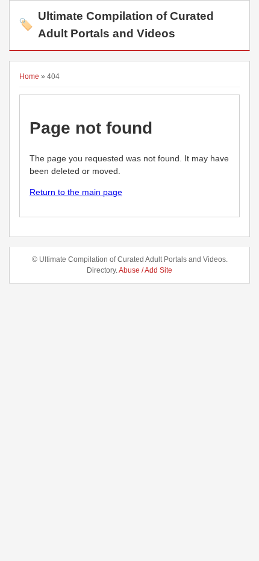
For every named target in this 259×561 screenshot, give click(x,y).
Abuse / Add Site (145, 270)
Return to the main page (76, 192)
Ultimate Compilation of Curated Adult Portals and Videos (116, 25)
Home (29, 76)
